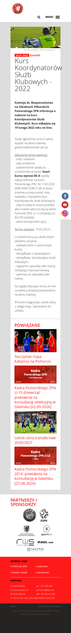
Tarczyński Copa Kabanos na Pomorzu (32, 359)
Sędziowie (42, 566)
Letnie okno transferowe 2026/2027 (35, 440)
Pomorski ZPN (19, 566)
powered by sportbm (49, 606)
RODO (14, 606)
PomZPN (35, 55)
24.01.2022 (22, 55)
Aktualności (43, 572)
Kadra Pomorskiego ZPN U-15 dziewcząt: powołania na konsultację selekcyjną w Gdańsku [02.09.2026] (35, 397)
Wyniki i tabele (19, 572)
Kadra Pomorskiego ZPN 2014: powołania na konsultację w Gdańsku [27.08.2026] (35, 476)
